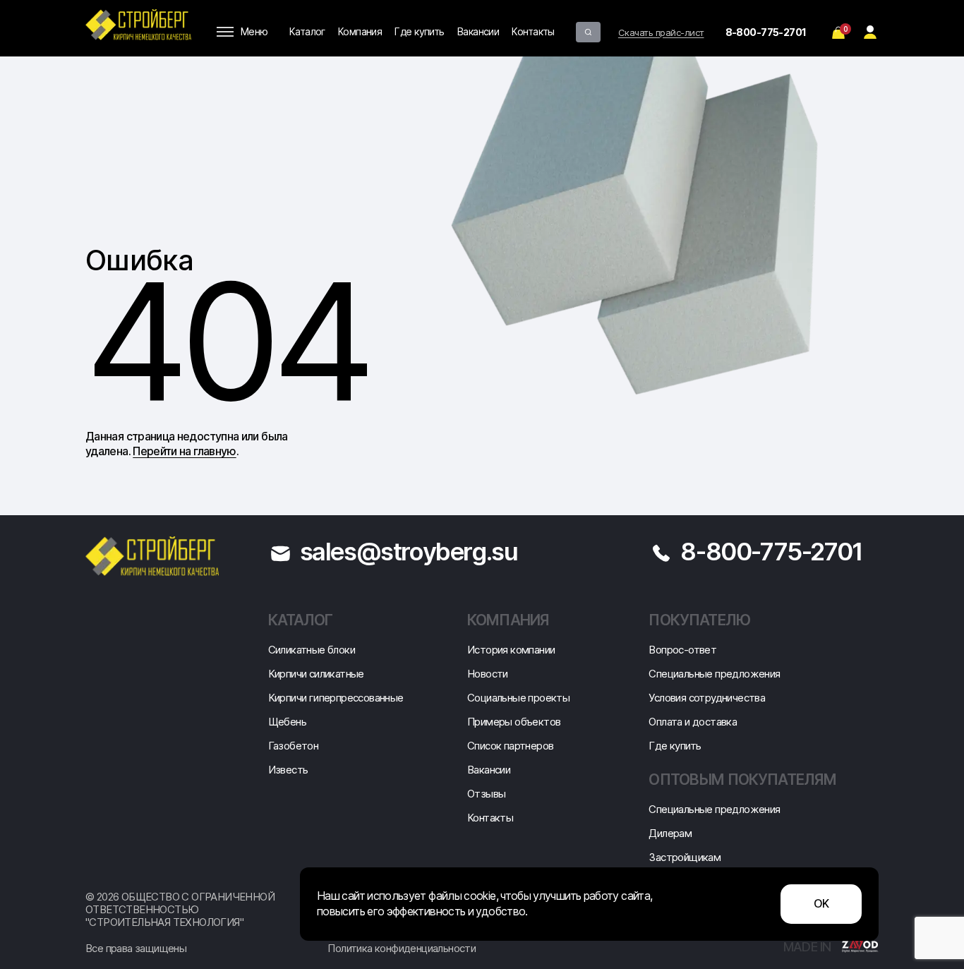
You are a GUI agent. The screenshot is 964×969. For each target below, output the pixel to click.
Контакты (533, 31)
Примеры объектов (513, 721)
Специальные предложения (714, 673)
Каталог (307, 31)
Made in (808, 946)
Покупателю (699, 620)
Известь (288, 769)
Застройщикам (685, 857)
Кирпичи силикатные (316, 673)
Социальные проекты (518, 697)
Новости (487, 673)
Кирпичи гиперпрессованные (336, 697)
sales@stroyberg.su (409, 551)
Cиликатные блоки (311, 649)
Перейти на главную (184, 451)
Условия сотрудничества (707, 697)
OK (821, 903)
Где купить (419, 31)
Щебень (287, 721)
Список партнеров (510, 745)
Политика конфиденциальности (401, 948)
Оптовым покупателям (742, 779)
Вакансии (478, 31)
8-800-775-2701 (766, 32)
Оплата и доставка (693, 721)
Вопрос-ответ (682, 649)
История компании (511, 649)
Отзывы (486, 793)
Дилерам (670, 833)
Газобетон (293, 745)
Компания (360, 31)
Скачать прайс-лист (661, 32)
